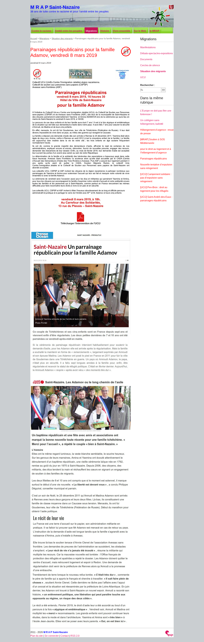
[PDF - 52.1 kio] (80, 217)
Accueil (33, 38)
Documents (146, 59)
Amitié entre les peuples (68, 31)
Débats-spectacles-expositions (156, 53)
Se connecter (52, 636)
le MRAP (154, 31)
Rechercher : (147, 85)
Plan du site (36, 636)
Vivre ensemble (121, 31)
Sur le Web (140, 31)
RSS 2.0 (74, 636)
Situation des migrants (62, 38)
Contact (64, 636)
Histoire (104, 31)
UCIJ (143, 77)
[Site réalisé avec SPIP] (169, 633)
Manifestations (148, 47)
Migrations (91, 31)
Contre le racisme (41, 31)
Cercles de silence (150, 65)
